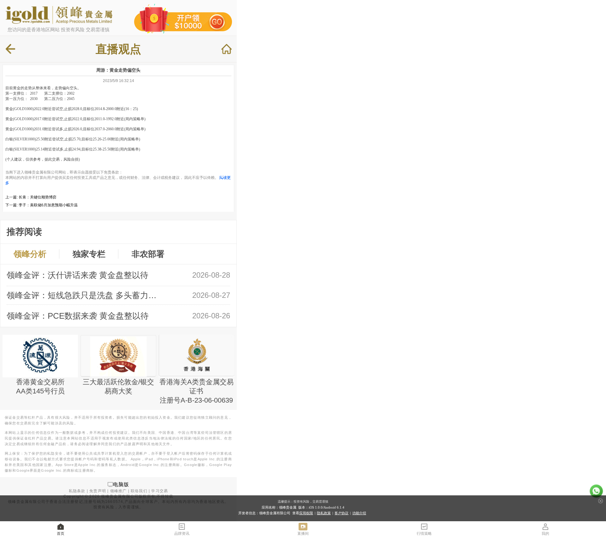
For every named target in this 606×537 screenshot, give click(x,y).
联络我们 (139, 491)
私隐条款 (77, 491)
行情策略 (424, 533)
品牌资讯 (181, 533)
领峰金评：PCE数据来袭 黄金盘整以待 (78, 316)
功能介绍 (359, 513)
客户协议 (341, 513)
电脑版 (121, 484)
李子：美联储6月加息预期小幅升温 (48, 205)
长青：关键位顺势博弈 (37, 197)
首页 (60, 533)
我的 (545, 533)
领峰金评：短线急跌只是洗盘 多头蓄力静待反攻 (85, 295)
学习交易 (159, 491)
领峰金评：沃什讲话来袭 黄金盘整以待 (77, 275)
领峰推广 (118, 491)
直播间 (303, 533)
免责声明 (97, 491)
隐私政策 (324, 513)
